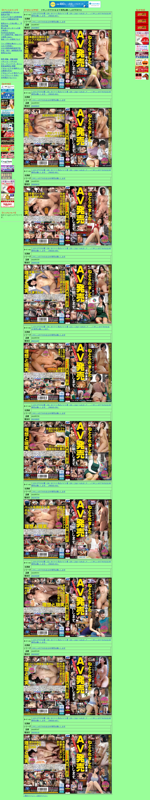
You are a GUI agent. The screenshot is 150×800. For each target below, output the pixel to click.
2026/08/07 (35, 28)
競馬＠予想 (5, 15)
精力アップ (18, 73)
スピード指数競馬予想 (10, 19)
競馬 (3, 59)
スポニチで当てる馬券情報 (11, 17)
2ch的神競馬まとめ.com (10, 12)
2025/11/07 (35, 341)
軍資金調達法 (6, 66)
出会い (16, 75)
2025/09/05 (35, 419)
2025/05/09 (35, 576)
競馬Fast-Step (6, 53)
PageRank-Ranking (8, 33)
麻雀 (16, 59)
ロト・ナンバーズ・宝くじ (11, 64)
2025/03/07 (35, 654)
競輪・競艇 (9, 59)
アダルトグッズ (7, 73)
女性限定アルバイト (9, 78)
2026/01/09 (35, 263)
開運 (13, 66)
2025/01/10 (35, 732)
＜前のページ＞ (29, 796)
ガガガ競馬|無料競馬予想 (11, 48)
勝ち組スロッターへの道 (10, 28)
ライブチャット (7, 75)
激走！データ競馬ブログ (10, 39)
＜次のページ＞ (41, 796)
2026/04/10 (35, 184)
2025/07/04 (35, 497)
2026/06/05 (35, 106)
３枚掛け (4, 30)
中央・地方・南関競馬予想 (11, 50)
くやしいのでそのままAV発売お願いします (48, 22)
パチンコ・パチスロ (9, 61)
